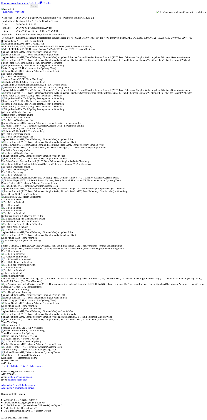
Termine (46, 3)
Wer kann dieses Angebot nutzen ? (20, 400)
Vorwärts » (20, 11)
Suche (34, 6)
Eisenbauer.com (8, 3)
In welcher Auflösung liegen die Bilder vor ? (25, 402)
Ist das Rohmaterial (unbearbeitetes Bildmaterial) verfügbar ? (33, 405)
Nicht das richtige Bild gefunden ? (20, 408)
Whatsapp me (36, 366)
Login (20, 3)
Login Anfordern (31, 3)
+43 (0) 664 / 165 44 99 (16, 366)
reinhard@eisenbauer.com (20, 377)
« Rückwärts (7, 11)
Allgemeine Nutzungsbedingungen (18, 388)
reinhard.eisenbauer (17, 379)
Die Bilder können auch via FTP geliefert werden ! (28, 411)
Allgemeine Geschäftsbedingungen (18, 385)
